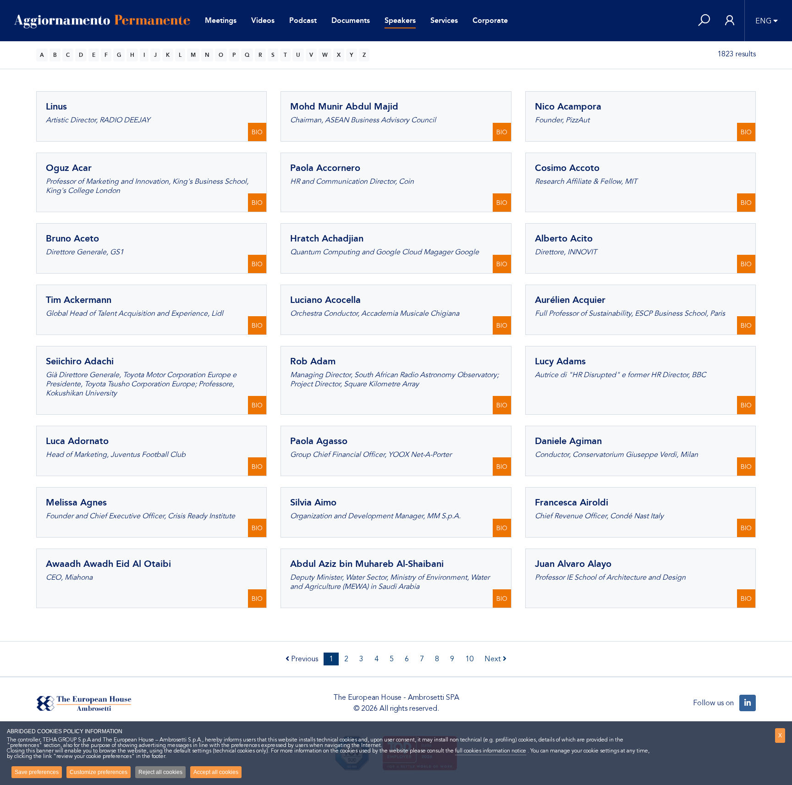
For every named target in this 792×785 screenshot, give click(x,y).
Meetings (220, 20)
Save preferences (37, 772)
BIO (257, 132)
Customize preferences (98, 772)
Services (444, 20)
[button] (704, 21)
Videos (263, 20)
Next (493, 659)
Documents (350, 20)
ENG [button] (763, 21)
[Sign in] (729, 21)
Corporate (490, 20)
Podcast (303, 20)
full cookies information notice (490, 750)
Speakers (400, 20)
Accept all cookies (215, 772)
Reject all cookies (160, 772)
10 (469, 659)
